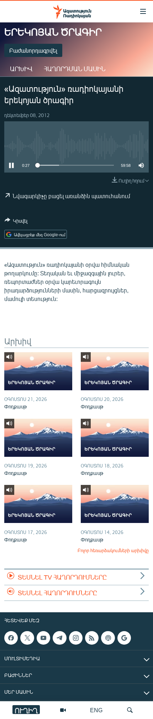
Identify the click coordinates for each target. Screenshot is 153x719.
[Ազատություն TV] (63, 710)
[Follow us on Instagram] (76, 638)
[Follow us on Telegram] (59, 638)
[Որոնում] (130, 710)
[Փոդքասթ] (38, 371)
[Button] (16, 222)
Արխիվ (21, 69)
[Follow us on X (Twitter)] (27, 638)
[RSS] (92, 638)
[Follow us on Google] (124, 638)
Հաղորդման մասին (74, 69)
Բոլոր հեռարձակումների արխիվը (113, 550)
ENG (96, 710)
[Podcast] (108, 638)
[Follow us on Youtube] (43, 638)
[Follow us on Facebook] (11, 638)
